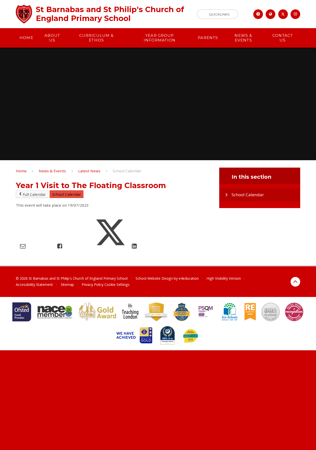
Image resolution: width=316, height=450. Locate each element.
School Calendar (127, 170)
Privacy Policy (92, 284)
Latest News (89, 170)
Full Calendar (34, 194)
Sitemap (67, 284)
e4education (189, 278)
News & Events (52, 170)
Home (21, 170)
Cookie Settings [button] (117, 284)
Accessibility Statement (34, 284)
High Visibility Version (223, 278)
